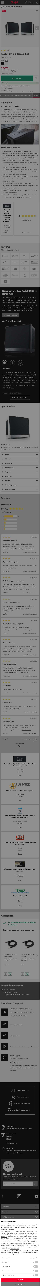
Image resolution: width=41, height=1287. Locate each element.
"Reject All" (4, 1236)
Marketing (5, 1266)
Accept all (20, 1280)
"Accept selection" (14, 1248)
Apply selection (20, 1284)
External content (7, 1275)
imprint (20, 1254)
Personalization (6, 1271)
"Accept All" (31, 1241)
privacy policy (10, 1254)
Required (4, 1258)
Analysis (4, 1262)
